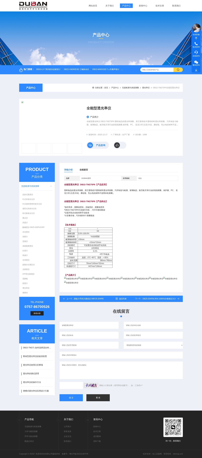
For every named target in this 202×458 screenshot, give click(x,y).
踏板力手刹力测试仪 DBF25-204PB (89, 299)
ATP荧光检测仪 (28, 274)
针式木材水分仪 (28, 199)
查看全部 (37, 313)
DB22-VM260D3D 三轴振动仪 (76, 69)
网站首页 (93, 6)
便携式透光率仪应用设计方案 (36, 391)
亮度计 (25, 223)
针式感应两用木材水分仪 (32, 204)
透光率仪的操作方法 (32, 382)
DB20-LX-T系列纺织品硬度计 (48, 69)
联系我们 (176, 6)
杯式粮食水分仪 (28, 213)
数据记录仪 (29, 441)
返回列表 (123, 299)
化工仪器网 (157, 454)
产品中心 (126, 6)
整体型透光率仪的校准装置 (35, 356)
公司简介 (67, 427)
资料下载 (97, 441)
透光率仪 (146, 88)
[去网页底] (196, 70)
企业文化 (67, 436)
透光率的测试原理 (31, 373)
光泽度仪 (25, 260)
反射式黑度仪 (27, 195)
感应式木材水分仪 (29, 209)
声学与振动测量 (31, 436)
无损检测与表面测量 (130, 88)
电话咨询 (196, 47)
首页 (106, 88)
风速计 (25, 255)
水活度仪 (25, 232)
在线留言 (84, 170)
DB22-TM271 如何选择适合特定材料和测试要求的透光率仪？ (38, 348)
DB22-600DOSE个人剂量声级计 (105, 69)
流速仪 (25, 241)
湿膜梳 (25, 279)
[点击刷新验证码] (91, 385)
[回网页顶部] (196, 38)
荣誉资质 (67, 431)
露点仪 (25, 218)
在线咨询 (196, 56)
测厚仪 (25, 293)
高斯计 (25, 237)
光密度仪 (25, 269)
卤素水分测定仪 (28, 265)
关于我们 (109, 6)
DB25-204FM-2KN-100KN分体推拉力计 (159, 299)
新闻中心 (143, 6)
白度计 (25, 251)
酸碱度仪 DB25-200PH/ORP (33, 227)
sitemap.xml (178, 454)
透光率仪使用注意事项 (33, 365)
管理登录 (167, 454)
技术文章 (160, 6)
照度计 (25, 283)
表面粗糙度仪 (27, 246)
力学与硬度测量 (31, 431)
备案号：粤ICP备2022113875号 (75, 454)
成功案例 (97, 436)
